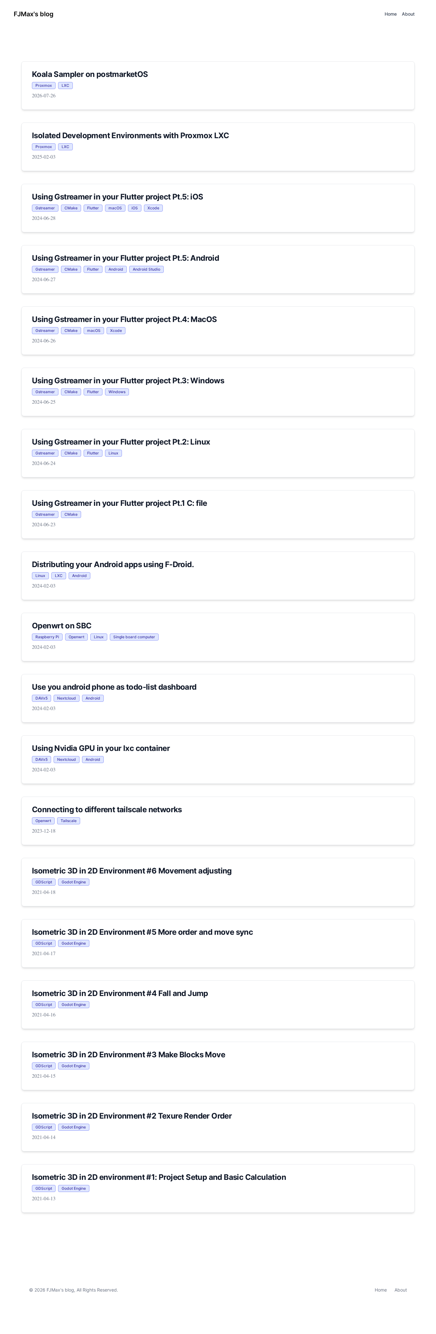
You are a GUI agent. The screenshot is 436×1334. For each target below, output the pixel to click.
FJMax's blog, (61, 1290)
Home (381, 1290)
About (401, 1290)
